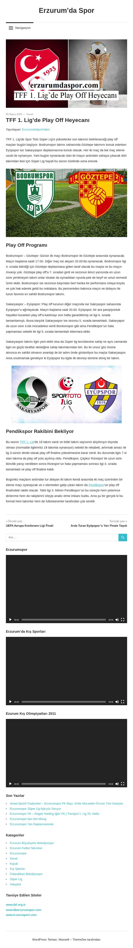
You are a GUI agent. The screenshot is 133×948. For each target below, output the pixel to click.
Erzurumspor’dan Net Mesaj (28, 819)
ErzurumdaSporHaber (36, 129)
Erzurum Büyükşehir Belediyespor (32, 843)
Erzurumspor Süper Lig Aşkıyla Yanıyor (35, 808)
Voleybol (15, 884)
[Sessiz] (117, 619)
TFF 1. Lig (27, 442)
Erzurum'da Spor (66, 10)
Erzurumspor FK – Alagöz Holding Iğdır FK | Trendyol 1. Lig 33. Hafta (54, 813)
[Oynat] (10, 619)
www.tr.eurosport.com (21, 915)
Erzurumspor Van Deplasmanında (31, 824)
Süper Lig (16, 879)
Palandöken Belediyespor (26, 874)
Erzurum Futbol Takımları (26, 848)
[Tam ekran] (122, 619)
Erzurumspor (18, 853)
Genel (29, 114)
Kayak (14, 863)
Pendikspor (96, 485)
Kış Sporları (17, 868)
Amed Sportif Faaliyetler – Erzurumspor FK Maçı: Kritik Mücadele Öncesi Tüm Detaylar (66, 803)
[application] (66, 589)
